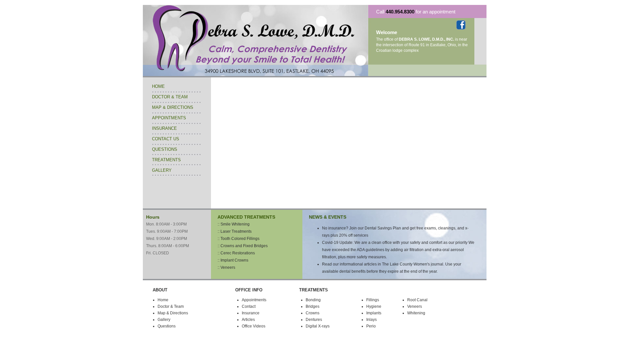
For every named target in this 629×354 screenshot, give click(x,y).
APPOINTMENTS (169, 117)
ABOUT (160, 289)
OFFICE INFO (248, 289)
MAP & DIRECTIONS (172, 107)
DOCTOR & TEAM (170, 96)
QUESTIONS (164, 149)
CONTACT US (165, 138)
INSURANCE (164, 128)
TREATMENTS (166, 159)
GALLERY (162, 170)
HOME (158, 86)
